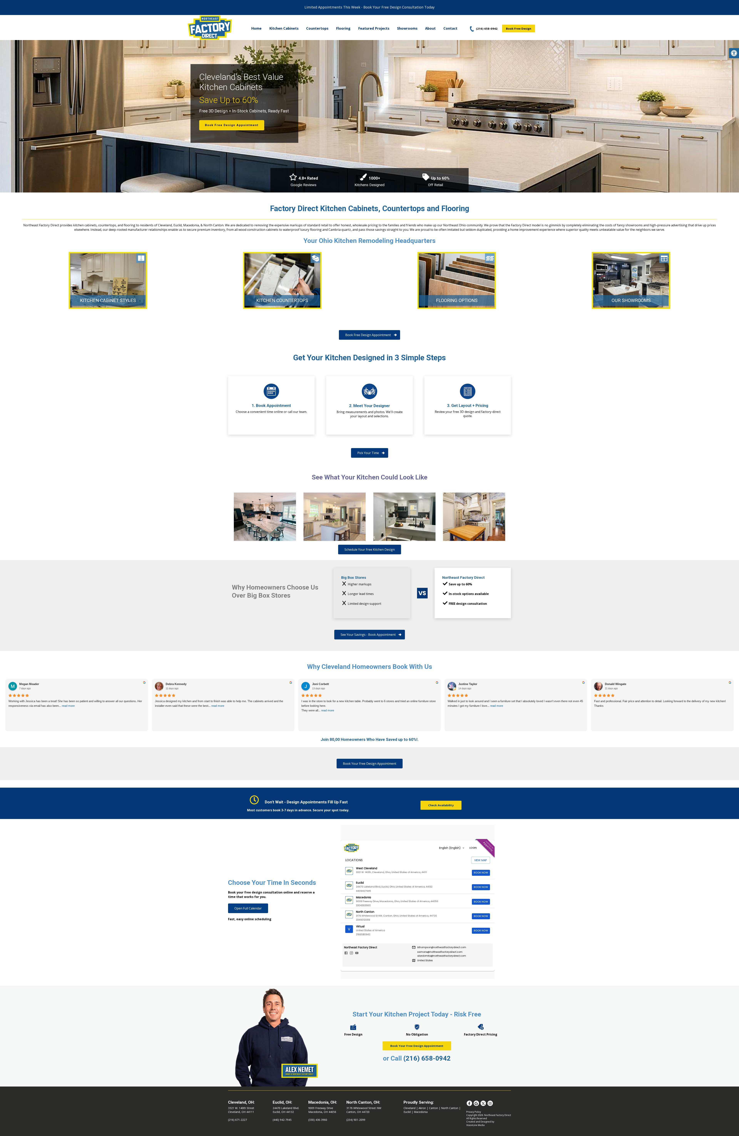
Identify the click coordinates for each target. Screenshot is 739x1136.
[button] (734, 53)
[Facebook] (469, 1103)
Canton (433, 1108)
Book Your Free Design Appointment (416, 1046)
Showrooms (407, 28)
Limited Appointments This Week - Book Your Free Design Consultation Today (369, 7)
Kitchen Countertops (282, 300)
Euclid (407, 1112)
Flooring (343, 28)
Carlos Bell (465, 684)
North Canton (449, 1108)
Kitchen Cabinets (283, 28)
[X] (483, 1103)
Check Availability (441, 805)
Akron (422, 1108)
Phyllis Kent (320, 684)
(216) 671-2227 (237, 1120)
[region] (369, 115)
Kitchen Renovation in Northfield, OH (265, 517)
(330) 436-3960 (317, 1120)
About (430, 28)
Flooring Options (456, 300)
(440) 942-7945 (282, 1120)
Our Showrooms (631, 300)
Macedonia (421, 1112)
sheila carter (613, 684)
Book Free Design (518, 28)
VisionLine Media (475, 1125)
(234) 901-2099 (355, 1120)
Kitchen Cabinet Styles (108, 300)
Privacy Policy (473, 1111)
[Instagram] (490, 1103)
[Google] (476, 1103)
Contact (450, 28)
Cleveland (409, 1108)
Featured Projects (373, 28)
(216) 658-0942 (427, 1058)
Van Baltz (25, 684)
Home (256, 28)
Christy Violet (175, 684)
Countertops (317, 28)
